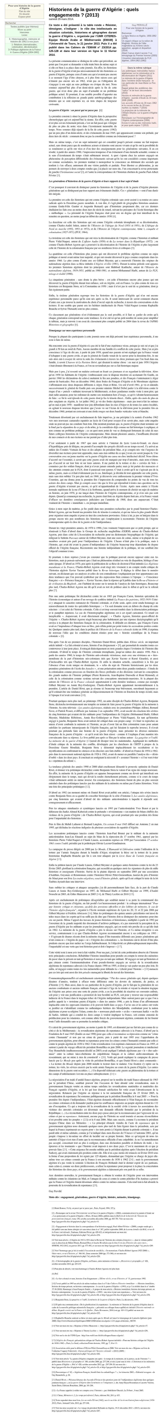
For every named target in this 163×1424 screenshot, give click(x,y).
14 (98, 894)
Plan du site (24, 11)
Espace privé (24, 17)
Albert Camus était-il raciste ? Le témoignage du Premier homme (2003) (139, 54)
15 (131, 894)
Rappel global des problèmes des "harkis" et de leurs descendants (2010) (137, 90)
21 (112, 1073)
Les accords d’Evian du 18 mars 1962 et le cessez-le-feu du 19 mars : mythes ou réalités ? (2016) (139, 105)
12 (87, 786)
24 (131, 1159)
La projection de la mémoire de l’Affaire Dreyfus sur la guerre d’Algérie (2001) (139, 112)
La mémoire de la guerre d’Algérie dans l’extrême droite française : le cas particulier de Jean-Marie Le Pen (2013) (139, 82)
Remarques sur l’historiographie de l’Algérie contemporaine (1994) (138, 119)
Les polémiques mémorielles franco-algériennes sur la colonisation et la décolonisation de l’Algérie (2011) (138, 73)
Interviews (24, 32)
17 (119, 946)
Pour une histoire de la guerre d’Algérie (139, 29)
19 (61, 984)
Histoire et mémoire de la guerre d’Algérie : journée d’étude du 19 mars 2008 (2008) (139, 97)
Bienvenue (126, 33)
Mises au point (24, 29)
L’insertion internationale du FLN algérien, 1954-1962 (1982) (136, 59)
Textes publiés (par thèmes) (25, 26)
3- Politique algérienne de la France (24, 49)
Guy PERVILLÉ (139, 25)
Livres (24, 35)
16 (90, 913)
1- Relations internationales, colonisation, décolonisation (24, 45)
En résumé (24, 14)
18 (146, 969)
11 (89, 740)
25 (95, 1185)
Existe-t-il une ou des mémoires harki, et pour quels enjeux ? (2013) (139, 124)
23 (65, 1149)
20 (103, 1057)
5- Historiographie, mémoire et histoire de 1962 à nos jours (24, 40)
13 (59, 859)
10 (83, 695)
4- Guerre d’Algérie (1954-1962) (24, 52)
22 (85, 1119)
